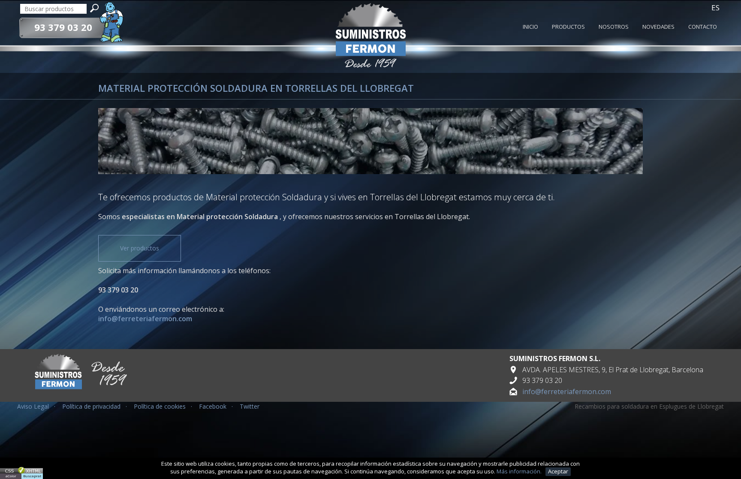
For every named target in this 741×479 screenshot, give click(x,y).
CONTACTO (702, 27)
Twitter (249, 406)
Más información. (520, 471)
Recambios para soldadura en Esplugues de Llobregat (649, 406)
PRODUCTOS (568, 27)
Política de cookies (160, 406)
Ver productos (139, 248)
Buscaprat (32, 475)
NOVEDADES (658, 27)
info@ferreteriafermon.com (566, 391)
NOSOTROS (614, 27)
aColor (11, 475)
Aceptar (558, 471)
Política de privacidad (91, 406)
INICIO (530, 27)
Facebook (212, 406)
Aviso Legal (33, 406)
